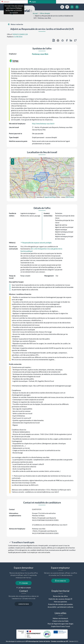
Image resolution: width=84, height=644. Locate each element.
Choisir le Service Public (60, 621)
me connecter (61, 581)
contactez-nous (23, 604)
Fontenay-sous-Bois (40, 54)
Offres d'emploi (45, 13)
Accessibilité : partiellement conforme (60, 607)
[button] (12, 160)
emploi (33, 2)
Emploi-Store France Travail (60, 626)
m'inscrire (24, 583)
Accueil (35, 13)
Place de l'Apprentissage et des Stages (60, 624)
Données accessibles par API (59, 641)
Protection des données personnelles (60, 604)
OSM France (69, 197)
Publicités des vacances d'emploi (59, 599)
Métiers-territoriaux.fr (60, 618)
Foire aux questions (60, 602)
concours (6, 2)
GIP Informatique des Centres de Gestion (38, 641)
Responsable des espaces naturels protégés (37, 243)
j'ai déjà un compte (24, 587)
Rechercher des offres (60, 596)
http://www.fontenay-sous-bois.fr (43, 123)
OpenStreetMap (49, 197)
